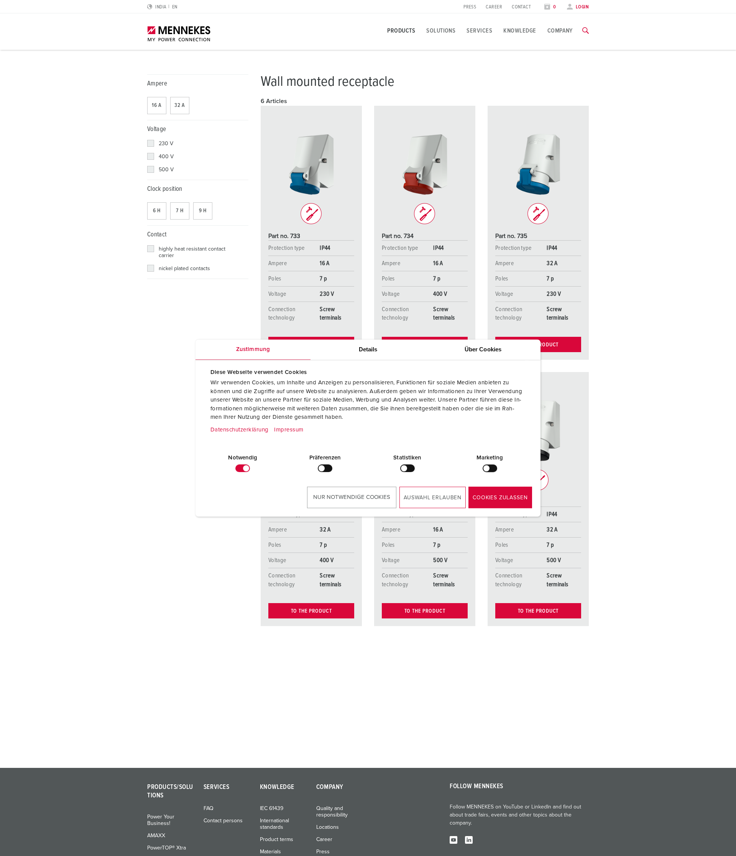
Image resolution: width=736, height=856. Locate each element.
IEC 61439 (271, 808)
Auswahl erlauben (433, 497)
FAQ (209, 808)
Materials (270, 851)
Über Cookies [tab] (483, 349)
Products (401, 31)
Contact (521, 7)
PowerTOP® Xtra (166, 848)
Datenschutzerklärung (239, 430)
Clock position (164, 189)
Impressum (289, 430)
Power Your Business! (160, 820)
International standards (274, 824)
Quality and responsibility (332, 812)
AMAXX (156, 835)
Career (494, 7)
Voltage (156, 129)
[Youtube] (453, 839)
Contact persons (223, 820)
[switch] (325, 468)
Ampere (157, 83)
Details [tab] (368, 349)
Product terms (276, 839)
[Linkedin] (469, 839)
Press (469, 7)
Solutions (440, 31)
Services (479, 31)
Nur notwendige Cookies (351, 497)
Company (560, 31)
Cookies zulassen (500, 497)
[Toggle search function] (585, 31)
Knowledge (519, 31)
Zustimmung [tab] (253, 349)
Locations (327, 827)
